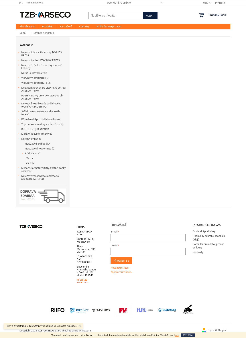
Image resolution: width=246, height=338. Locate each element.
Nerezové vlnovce (31, 138)
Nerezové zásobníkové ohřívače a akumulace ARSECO (40, 178)
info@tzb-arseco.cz (82, 281)
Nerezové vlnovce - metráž (39, 148)
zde (177, 335)
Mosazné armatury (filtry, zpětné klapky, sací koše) (43, 170)
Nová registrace (119, 267)
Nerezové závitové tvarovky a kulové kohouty (41, 67)
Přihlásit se (121, 260)
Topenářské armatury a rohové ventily (42, 124)
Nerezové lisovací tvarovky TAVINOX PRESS (41, 54)
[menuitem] (27, 26)
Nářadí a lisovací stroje (34, 73)
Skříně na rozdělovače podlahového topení (41, 113)
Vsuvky (30, 163)
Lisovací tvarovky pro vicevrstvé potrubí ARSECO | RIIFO (43, 89)
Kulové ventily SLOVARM (35, 129)
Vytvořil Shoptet (218, 330)
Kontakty (198, 252)
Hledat (150, 15)
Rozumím (188, 335)
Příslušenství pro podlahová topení (40, 119)
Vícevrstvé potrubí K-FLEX (36, 82)
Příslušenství (32, 153)
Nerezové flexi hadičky (37, 143)
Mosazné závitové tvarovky (36, 133)
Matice (30, 158)
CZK (205, 2)
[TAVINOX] (101, 310)
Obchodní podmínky (119, 2)
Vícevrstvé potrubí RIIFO (35, 77)
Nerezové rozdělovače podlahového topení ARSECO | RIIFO (41, 105)
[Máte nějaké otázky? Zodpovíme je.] (189, 310)
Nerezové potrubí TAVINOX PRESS (40, 60)
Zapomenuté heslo (121, 272)
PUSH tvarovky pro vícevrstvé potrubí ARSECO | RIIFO (42, 97)
